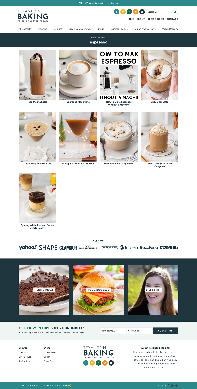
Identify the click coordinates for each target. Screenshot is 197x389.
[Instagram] (123, 11)
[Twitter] (129, 11)
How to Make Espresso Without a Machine (119, 103)
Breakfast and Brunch (80, 29)
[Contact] (142, 11)
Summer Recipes (119, 29)
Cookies (58, 29)
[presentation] (37, 75)
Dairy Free (49, 361)
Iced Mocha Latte (37, 102)
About (140, 19)
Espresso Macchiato (78, 102)
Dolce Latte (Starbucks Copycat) (160, 165)
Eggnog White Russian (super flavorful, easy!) (37, 226)
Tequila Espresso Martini (37, 163)
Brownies (42, 29)
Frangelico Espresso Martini (78, 163)
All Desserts (25, 29)
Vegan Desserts (170, 29)
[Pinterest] (135, 11)
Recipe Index (156, 19)
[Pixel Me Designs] (172, 385)
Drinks (100, 29)
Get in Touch (25, 356)
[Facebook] (116, 11)
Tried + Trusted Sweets (97, 3)
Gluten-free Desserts (145, 29)
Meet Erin (23, 352)
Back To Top (63, 385)
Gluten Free (49, 352)
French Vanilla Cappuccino (119, 163)
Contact (172, 19)
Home (130, 19)
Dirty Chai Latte (159, 102)
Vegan (47, 356)
